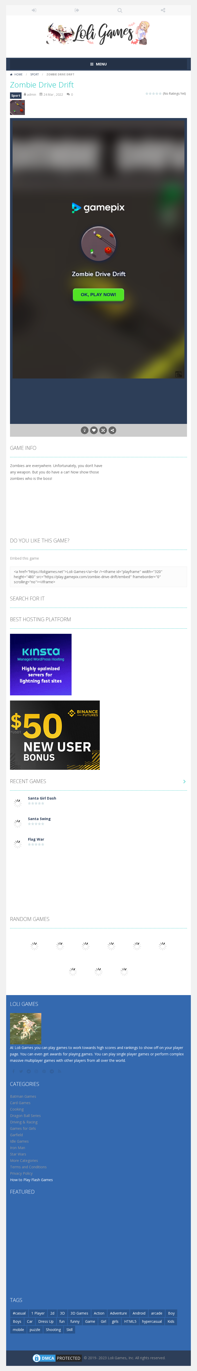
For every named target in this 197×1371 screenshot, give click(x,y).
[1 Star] (147, 93)
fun (62, 1321)
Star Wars (18, 1154)
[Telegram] (52, 1071)
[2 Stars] (150, 93)
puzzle (35, 1329)
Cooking (17, 1109)
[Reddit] (29, 1071)
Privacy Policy (21, 1173)
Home (18, 74)
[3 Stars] (153, 93)
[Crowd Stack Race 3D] (137, 946)
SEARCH (120, 10)
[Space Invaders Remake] (111, 946)
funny (75, 1321)
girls (115, 1321)
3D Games (79, 1313)
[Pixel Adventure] (85, 946)
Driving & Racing (23, 1122)
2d (52, 1313)
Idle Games (19, 1141)
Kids (171, 1321)
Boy (171, 1313)
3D (62, 1313)
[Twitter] (21, 1071)
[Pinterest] (44, 1071)
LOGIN (34, 10)
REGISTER (77, 10)
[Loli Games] (98, 31)
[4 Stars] (157, 93)
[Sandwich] (34, 946)
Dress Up (46, 1321)
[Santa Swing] (17, 823)
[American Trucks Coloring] (162, 946)
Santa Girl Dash (42, 798)
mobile (18, 1329)
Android (139, 1313)
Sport (34, 74)
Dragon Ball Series (25, 1115)
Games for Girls (23, 1128)
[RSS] (60, 1071)
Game (90, 1321)
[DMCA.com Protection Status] (57, 1357)
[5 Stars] (160, 93)
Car (30, 1321)
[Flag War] (17, 844)
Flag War (36, 839)
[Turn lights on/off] (84, 430)
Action (99, 1313)
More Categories (24, 1160)
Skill (69, 1329)
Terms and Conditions (28, 1166)
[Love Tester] (60, 946)
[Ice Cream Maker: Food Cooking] (73, 971)
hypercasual (152, 1321)
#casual (19, 1313)
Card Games (20, 1102)
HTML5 (130, 1321)
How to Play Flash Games (31, 1179)
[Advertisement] (98, 868)
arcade (156, 1313)
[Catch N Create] (98, 971)
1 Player (38, 1313)
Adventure (118, 1313)
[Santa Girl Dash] (17, 803)
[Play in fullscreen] (103, 430)
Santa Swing (39, 818)
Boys (17, 1321)
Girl (103, 1321)
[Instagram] (37, 1071)
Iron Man (17, 1147)
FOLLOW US (163, 10)
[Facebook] (14, 1071)
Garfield (16, 1134)
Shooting (53, 1329)
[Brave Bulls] (124, 971)
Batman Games (23, 1096)
